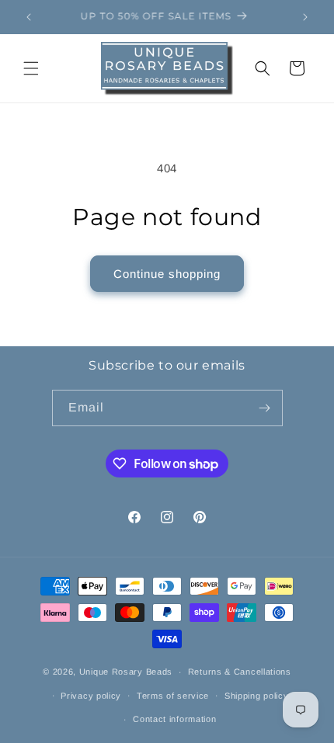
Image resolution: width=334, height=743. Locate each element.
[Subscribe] (265, 408)
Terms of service (173, 695)
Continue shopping (167, 273)
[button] (31, 68)
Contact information (174, 719)
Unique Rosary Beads (125, 671)
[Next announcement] (305, 17)
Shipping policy (256, 695)
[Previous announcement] (29, 17)
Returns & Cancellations (239, 671)
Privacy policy (91, 695)
